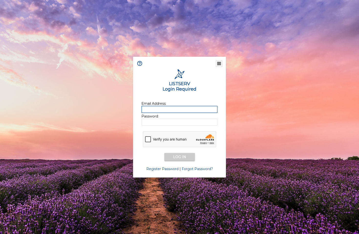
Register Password (162, 169)
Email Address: (153, 103)
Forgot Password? (197, 169)
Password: (150, 116)
